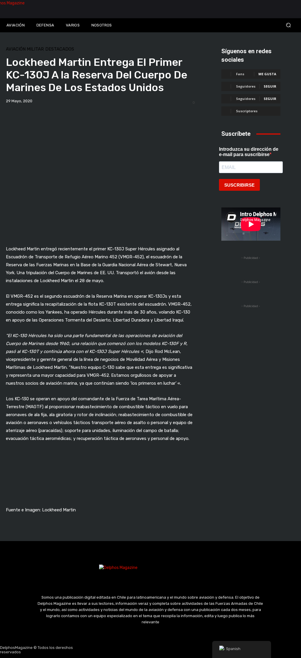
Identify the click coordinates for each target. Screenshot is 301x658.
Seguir (270, 86)
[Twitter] (150, 649)
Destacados (59, 49)
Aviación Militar (25, 49)
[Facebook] (122, 649)
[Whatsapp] (178, 649)
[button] (263, 25)
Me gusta (267, 74)
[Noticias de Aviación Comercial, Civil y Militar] (37, 9)
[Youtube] (164, 649)
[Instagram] (136, 649)
